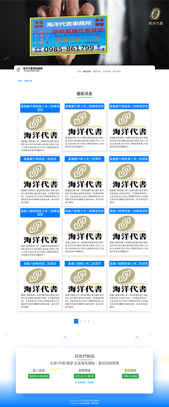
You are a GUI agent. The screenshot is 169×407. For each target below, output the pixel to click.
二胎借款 (90, 382)
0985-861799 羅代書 (84, 376)
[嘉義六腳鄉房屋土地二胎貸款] (129, 281)
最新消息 (87, 71)
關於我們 (117, 71)
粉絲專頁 (81, 382)
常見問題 (107, 71)
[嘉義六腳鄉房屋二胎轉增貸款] (129, 228)
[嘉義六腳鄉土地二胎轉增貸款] (84, 228)
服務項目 (97, 71)
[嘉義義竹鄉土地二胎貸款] (84, 176)
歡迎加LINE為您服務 (39, 376)
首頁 (79, 71)
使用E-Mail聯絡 (130, 376)
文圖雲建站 (95, 403)
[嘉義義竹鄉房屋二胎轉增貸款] (129, 123)
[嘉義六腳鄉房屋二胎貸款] (40, 281)
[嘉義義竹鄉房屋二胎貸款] (40, 176)
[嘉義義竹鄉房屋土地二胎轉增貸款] (40, 127)
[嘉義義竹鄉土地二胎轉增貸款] (84, 123)
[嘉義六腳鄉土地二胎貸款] (84, 281)
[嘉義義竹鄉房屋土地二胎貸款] (129, 176)
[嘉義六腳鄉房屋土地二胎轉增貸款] (40, 231)
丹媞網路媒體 (84, 403)
